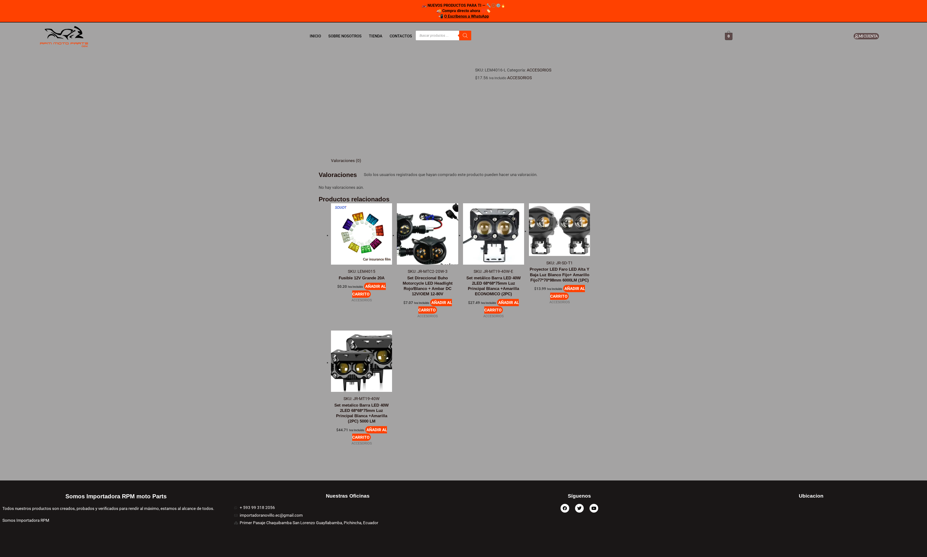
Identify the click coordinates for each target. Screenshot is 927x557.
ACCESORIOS (539, 70)
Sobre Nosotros (345, 36)
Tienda (375, 36)
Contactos (401, 36)
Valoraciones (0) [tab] (346, 160)
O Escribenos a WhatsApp (466, 16)
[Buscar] (465, 35)
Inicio (315, 36)
